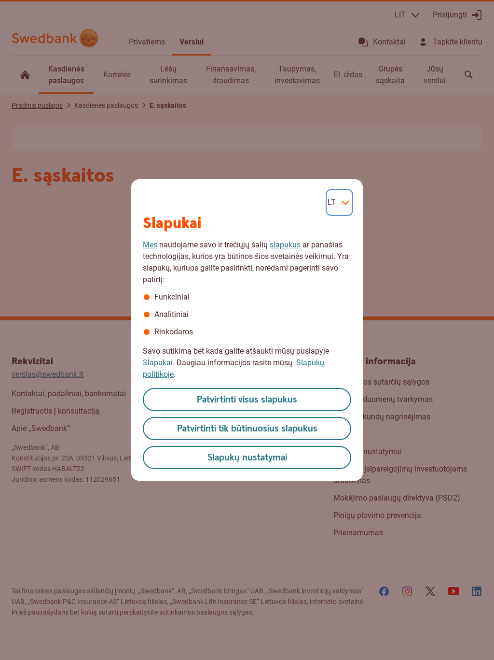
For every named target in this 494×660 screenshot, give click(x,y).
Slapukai (158, 362)
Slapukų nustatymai (247, 458)
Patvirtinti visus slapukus (247, 400)
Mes (150, 244)
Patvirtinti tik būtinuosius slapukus (247, 429)
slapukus (285, 244)
